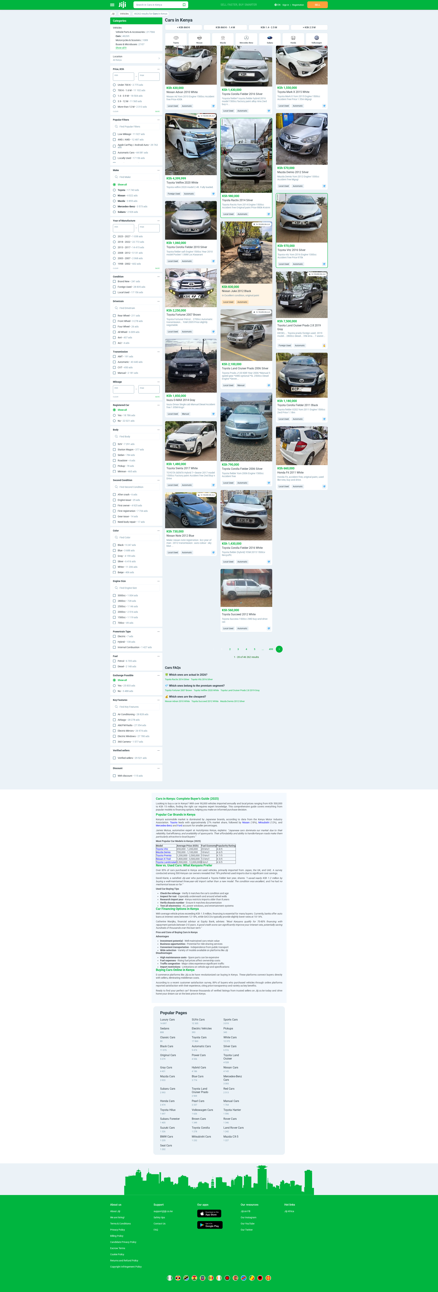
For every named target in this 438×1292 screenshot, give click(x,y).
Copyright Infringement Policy (126, 1266)
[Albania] (260, 1278)
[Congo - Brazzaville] (252, 1278)
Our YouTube (247, 1223)
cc (128, 595)
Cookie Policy (117, 1254)
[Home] (123, 4)
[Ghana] (194, 1278)
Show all (122, 184)
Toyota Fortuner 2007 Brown (178, 690)
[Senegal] (211, 1278)
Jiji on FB (245, 1211)
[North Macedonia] (268, 1278)
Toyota (173, 822)
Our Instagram (248, 1217)
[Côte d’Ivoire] (219, 1278)
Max (142, 75)
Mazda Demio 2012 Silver (232, 701)
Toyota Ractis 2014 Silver (177, 679)
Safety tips (159, 1217)
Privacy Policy (117, 1229)
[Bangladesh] (227, 1278)
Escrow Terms (117, 1248)
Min (116, 75)
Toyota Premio (163, 855)
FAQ (156, 1229)
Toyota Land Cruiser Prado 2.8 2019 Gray (240, 690)
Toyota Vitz (162, 849)
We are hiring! (117, 1217)
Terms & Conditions (120, 1223)
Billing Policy (116, 1236)
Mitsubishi (263, 822)
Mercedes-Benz (164, 825)
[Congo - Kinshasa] (243, 1278)
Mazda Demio (163, 852)
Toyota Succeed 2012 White (204, 701)
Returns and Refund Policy (124, 1260)
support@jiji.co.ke (163, 1211)
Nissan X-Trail (163, 859)
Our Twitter (247, 1229)
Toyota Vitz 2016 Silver (202, 679)
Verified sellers (132, 758)
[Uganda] (178, 1278)
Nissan (246, 822)
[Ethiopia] (202, 1278)
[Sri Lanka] (235, 1278)
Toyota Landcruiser (166, 862)
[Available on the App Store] (209, 1214)
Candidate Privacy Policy (123, 1242)
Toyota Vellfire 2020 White (206, 690)
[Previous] (213, 649)
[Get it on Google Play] (210, 1225)
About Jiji (115, 1211)
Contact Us (159, 1223)
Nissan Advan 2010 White (177, 701)
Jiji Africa (289, 1211)
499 (271, 649)
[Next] (279, 649)
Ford (179, 825)
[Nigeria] (169, 1278)
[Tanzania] (186, 1278)
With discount (130, 776)
